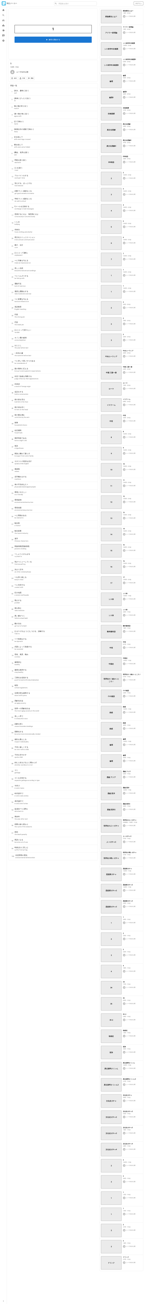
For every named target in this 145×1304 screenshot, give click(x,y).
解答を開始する (54, 40)
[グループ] (3, 20)
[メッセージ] (3, 35)
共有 (23, 78)
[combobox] (77, 3)
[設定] (3, 40)
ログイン (138, 3)
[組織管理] (3, 30)
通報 (32, 78)
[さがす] (3, 15)
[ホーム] (3, 10)
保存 (15, 78)
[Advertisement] (121, 1287)
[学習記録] (3, 25)
